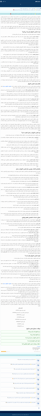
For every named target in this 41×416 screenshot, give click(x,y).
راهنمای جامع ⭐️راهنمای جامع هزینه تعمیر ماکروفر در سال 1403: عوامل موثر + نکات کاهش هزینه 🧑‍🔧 (20, 402)
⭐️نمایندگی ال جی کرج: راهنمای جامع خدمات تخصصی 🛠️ (26, 359)
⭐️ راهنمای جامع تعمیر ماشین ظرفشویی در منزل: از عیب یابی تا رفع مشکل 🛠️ (23, 373)
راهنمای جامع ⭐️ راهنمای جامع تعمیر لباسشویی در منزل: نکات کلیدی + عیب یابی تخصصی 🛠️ (21, 397)
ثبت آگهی (4, 1)
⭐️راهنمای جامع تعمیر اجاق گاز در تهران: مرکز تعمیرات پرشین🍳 (26, 393)
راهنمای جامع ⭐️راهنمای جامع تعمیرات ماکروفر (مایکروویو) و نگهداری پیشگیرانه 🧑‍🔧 (23, 364)
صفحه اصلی (33, 8)
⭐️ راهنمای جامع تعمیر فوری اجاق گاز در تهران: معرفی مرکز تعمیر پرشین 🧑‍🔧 (24, 383)
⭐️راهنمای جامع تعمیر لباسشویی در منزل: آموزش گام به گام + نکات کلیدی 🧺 (23, 378)
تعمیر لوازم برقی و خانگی (24, 8)
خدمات (30, 8)
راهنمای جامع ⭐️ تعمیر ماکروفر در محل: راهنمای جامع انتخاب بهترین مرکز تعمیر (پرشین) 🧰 (26, 9)
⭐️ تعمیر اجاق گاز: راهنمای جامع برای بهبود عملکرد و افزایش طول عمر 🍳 (24, 369)
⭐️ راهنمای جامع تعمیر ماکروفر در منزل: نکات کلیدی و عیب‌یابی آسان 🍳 (24, 388)
